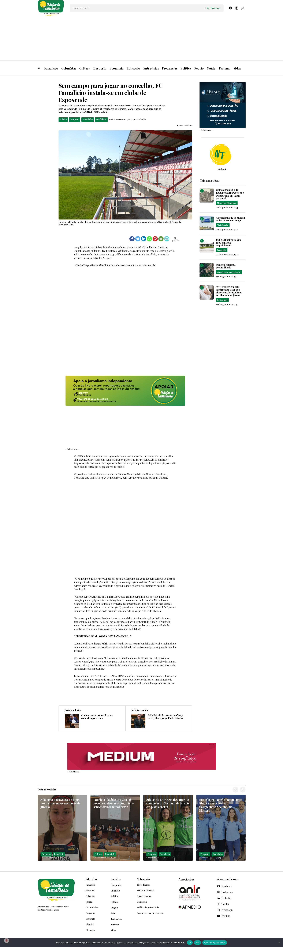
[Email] (161, 238)
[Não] (279, 942)
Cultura (98, 854)
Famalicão (87, 119)
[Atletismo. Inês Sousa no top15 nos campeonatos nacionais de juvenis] (62, 828)
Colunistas (90, 896)
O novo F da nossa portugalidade (226, 266)
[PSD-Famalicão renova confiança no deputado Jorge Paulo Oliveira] (158, 718)
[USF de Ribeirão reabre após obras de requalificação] (207, 245)
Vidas (113, 930)
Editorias (91, 879)
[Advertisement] (141, 38)
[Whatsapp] (149, 238)
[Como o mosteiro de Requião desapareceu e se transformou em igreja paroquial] (207, 195)
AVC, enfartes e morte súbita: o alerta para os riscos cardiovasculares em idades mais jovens (229, 291)
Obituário (115, 890)
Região (114, 907)
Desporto (74, 119)
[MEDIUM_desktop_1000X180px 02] (141, 756)
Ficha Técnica (143, 884)
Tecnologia (116, 918)
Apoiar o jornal (144, 896)
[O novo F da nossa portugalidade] (207, 270)
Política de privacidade (148, 907)
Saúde (114, 913)
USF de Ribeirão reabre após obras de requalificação (228, 242)
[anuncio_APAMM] (223, 104)
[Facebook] (231, 8)
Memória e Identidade (226, 203)
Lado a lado (222, 300)
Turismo (115, 924)
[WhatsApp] (243, 8)
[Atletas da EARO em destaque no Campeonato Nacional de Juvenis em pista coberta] (168, 828)
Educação (90, 930)
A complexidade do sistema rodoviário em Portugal (230, 219)
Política (63, 119)
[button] (39, 68)
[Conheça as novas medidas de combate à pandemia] (92, 718)
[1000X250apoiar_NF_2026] (125, 391)
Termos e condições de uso (150, 913)
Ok (190, 942)
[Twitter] (137, 238)
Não (198, 942)
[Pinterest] (155, 238)
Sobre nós (143, 879)
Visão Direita (222, 225)
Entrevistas (116, 879)
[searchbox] (137, 8)
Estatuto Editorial (145, 890)
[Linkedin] (143, 238)
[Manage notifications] (6, 940)
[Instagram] (237, 8)
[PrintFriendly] (166, 238)
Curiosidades (91, 907)
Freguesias (116, 884)
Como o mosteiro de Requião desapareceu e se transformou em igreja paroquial (230, 194)
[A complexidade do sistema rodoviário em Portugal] (207, 223)
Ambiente (89, 890)
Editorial (89, 924)
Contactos (142, 901)
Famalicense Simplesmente (229, 272)
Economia (90, 918)
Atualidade (101, 119)
